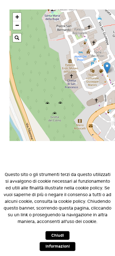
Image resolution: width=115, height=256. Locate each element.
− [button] (17, 25)
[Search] (17, 38)
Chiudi (57, 235)
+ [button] (17, 16)
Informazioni (57, 246)
